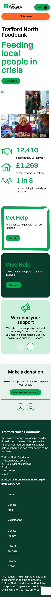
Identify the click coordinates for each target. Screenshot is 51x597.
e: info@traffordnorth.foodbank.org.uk (23, 479)
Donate (27, 16)
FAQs (11, 494)
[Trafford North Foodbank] (12, 10)
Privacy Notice (12, 561)
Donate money (12, 531)
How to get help (12, 546)
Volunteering (15, 519)
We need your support (25, 320)
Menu (40, 7)
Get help (13, 238)
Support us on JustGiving (25, 392)
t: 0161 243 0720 (10, 483)
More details (11, 80)
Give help (13, 285)
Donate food (12, 505)
